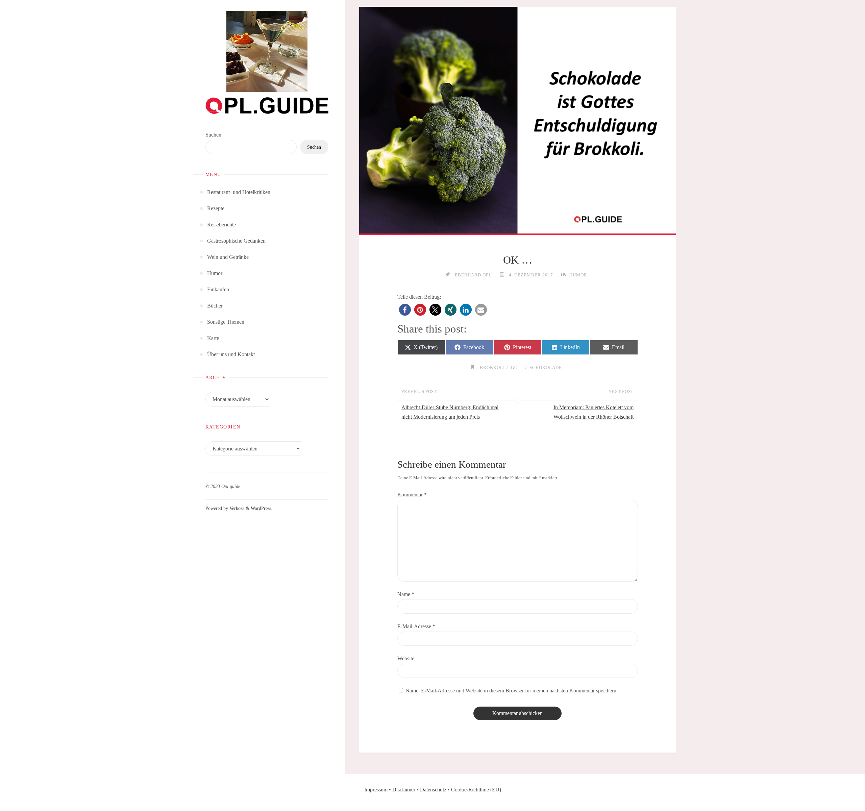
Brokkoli (492, 367)
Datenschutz (433, 789)
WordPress (261, 508)
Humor (578, 274)
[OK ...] (517, 120)
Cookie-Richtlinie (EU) (476, 789)
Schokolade (545, 367)
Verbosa (236, 508)
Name (405, 594)
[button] (405, 310)
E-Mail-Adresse (416, 626)
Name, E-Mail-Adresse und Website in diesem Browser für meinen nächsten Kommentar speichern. (511, 690)
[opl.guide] (266, 51)
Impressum (376, 789)
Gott (517, 367)
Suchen (213, 135)
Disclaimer (403, 789)
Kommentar (412, 494)
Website (405, 658)
